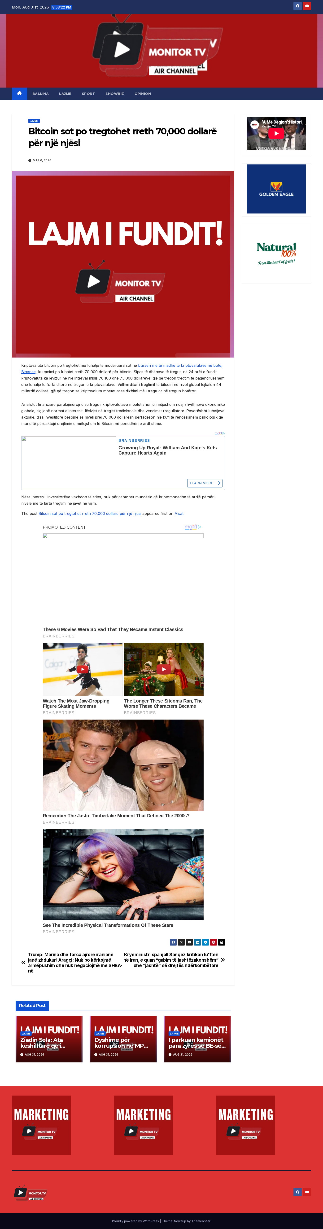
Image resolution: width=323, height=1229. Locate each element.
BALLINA (40, 94)
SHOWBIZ (114, 94)
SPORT (88, 94)
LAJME (65, 94)
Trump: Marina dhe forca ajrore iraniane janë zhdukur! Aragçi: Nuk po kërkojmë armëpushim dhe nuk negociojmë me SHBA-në (75, 963)
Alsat (179, 513)
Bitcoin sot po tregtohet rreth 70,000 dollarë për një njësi (90, 513)
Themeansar (201, 1221)
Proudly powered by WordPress (136, 1221)
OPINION (143, 94)
